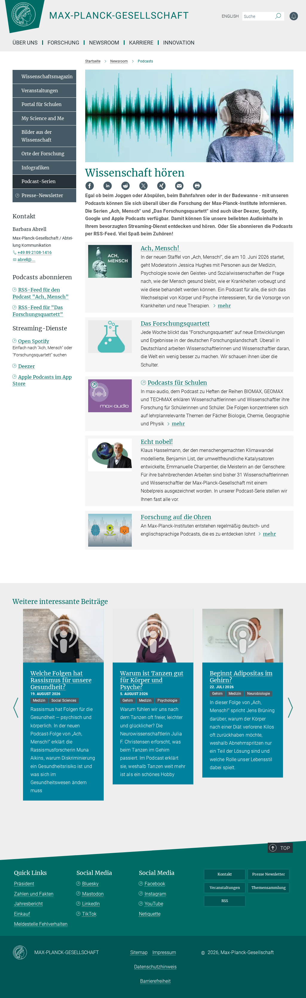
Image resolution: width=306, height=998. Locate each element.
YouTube (154, 904)
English (230, 16)
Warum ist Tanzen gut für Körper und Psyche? (151, 680)
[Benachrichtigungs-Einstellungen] (294, 16)
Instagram (155, 894)
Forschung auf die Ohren (176, 517)
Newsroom (104, 42)
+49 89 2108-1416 (35, 252)
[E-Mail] (179, 185)
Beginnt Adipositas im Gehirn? (241, 677)
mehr (224, 306)
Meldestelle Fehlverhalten (41, 924)
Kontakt (225, 874)
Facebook (155, 884)
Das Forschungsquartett (175, 323)
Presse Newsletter (268, 874)
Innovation (179, 42)
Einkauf (22, 914)
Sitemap (139, 952)
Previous (15, 708)
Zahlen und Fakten (33, 894)
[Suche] (278, 16)
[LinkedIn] (107, 185)
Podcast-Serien (39, 181)
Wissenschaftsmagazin (47, 76)
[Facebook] (89, 185)
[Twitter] (143, 185)
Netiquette (149, 914)
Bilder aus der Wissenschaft (37, 136)
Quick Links (30, 873)
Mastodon (93, 894)
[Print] (197, 185)
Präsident (24, 884)
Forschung (63, 42)
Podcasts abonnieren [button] (42, 277)
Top (285, 848)
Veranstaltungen (40, 90)
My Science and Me (43, 118)
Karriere (141, 42)
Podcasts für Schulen (177, 382)
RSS (224, 901)
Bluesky (90, 884)
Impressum (164, 952)
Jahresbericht (28, 904)
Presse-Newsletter (42, 195)
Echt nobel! (157, 441)
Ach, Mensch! (161, 248)
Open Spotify (33, 341)
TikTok (89, 914)
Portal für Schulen (42, 104)
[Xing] (161, 185)
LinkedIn (91, 904)
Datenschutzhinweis (155, 967)
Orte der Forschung (43, 154)
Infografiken (35, 168)
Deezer (26, 366)
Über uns (25, 42)
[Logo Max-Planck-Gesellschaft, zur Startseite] (111, 21)
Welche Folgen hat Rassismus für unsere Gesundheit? (60, 680)
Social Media (94, 873)
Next (290, 708)
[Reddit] (125, 185)
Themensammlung (269, 887)
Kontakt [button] (24, 216)
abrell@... (26, 259)
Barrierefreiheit (155, 981)
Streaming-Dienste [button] (40, 328)
